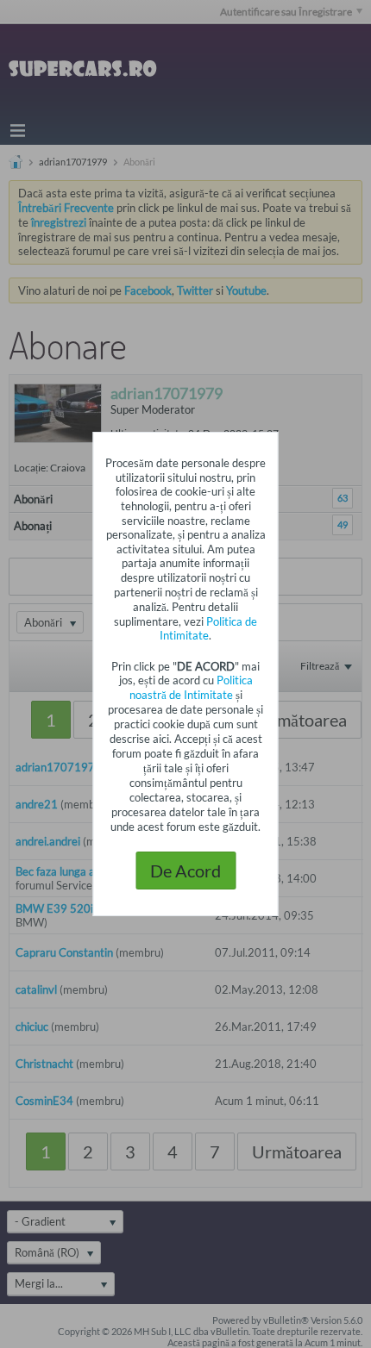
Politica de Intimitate (208, 628)
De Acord (185, 870)
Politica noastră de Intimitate (191, 687)
